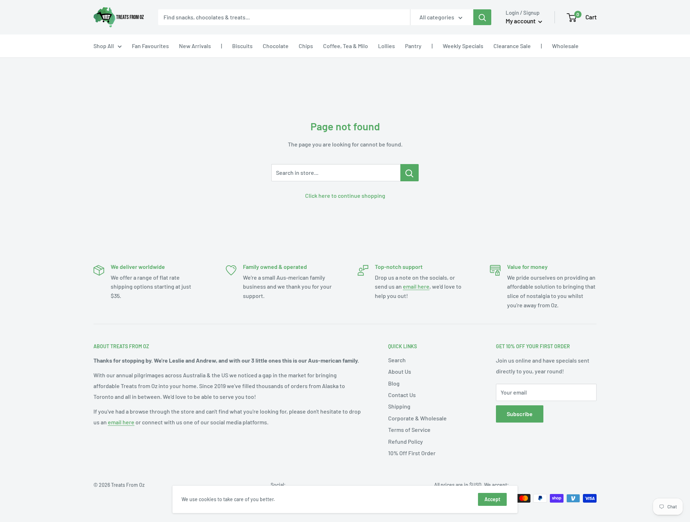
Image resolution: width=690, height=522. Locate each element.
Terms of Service (409, 429)
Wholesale (565, 45)
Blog (394, 383)
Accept (492, 499)
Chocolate (276, 45)
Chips (306, 45)
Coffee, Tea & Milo (345, 45)
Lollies (386, 45)
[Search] (482, 17)
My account (521, 20)
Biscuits (242, 45)
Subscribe (520, 413)
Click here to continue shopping (345, 195)
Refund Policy (405, 441)
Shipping (399, 406)
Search (397, 359)
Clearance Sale (512, 45)
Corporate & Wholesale (417, 418)
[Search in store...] (409, 172)
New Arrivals (195, 45)
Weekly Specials (463, 45)
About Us (399, 371)
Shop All (103, 45)
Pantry (413, 45)
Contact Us (402, 394)
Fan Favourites (150, 45)
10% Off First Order (412, 452)
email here (416, 286)
